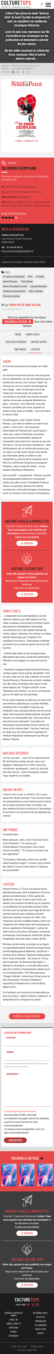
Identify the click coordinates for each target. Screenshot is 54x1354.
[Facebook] (28, 1304)
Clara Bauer (27, 281)
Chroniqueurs (40, 1321)
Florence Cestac (11, 296)
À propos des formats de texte (20, 1111)
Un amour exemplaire (22, 68)
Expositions (13, 1327)
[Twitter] (33, 1304)
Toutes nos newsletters (27, 537)
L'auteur (35, 349)
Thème (18, 334)
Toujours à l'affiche (15, 321)
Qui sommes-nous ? (40, 1313)
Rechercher (13, 1336)
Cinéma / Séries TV (13, 1323)
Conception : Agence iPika (27, 1350)
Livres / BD (13, 1319)
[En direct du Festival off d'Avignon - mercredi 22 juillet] (45, 1175)
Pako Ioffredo (36, 291)
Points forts (32, 334)
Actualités (40, 1317)
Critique (40, 276)
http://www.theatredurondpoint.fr (17, 251)
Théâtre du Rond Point (14, 291)
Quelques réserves (16, 342)
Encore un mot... (39, 342)
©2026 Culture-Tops (18, 1346)
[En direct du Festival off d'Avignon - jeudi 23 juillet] (27, 1175)
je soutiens (27, 594)
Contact (40, 1333)
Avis (30, 276)
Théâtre (5, 68)
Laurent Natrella (38, 286)
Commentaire (12, 1074)
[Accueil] (16, 4)
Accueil (4, 66)
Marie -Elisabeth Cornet (15, 286)
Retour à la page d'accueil (27, 1016)
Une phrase (20, 349)
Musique (13, 1331)
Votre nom (11, 1037)
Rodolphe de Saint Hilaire (25, 305)
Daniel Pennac (10, 281)
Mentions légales (37, 1346)
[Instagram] (37, 1304)
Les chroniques (40, 1325)
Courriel (10, 1052)
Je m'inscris (27, 543)
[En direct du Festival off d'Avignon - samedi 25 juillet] (8, 1175)
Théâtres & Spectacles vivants (26, 66)
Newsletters (40, 1329)
